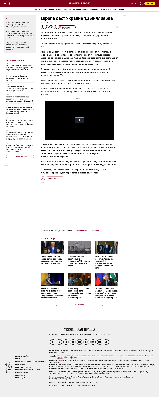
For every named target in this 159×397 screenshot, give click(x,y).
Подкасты (94, 9)
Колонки (67, 9)
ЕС (43, 178)
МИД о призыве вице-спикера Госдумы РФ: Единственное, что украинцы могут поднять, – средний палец (20, 110)
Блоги (115, 9)
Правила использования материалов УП (30, 361)
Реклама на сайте (22, 356)
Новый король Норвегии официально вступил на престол (17, 78)
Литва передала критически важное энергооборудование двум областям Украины (19, 67)
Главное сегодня (48, 239)
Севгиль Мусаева (98, 377)
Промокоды (20, 378)
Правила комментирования (87, 231)
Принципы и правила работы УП (27, 370)
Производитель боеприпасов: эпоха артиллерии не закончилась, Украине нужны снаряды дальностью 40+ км (19, 135)
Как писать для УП (22, 372)
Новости (38, 9)
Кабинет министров (55, 178)
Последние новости (15, 60)
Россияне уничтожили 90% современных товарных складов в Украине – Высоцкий (19, 99)
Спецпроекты (105, 9)
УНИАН (44, 46)
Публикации (49, 9)
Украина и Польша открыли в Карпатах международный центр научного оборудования (19, 148)
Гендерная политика (23, 367)
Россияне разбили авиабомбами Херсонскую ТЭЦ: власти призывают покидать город (79, 261)
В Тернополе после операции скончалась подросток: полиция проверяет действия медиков (19, 123)
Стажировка (20, 375)
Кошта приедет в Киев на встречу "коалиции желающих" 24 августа (17, 24)
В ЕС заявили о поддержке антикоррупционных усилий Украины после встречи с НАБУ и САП (20, 34)
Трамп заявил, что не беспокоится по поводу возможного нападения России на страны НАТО (51, 260)
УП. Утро (58, 9)
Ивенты (85, 9)
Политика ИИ (20, 364)
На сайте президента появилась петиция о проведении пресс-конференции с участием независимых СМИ (52, 293)
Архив (121, 9)
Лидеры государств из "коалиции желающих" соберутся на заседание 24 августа (18, 46)
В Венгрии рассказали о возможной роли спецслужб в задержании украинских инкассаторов (79, 293)
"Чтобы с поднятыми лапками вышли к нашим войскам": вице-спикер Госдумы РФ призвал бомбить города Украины (106, 293)
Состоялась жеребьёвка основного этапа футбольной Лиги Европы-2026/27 (19, 88)
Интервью (77, 9)
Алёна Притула (127, 377)
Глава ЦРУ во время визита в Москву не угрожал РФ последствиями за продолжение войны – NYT (105, 262)
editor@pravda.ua (68, 379)
